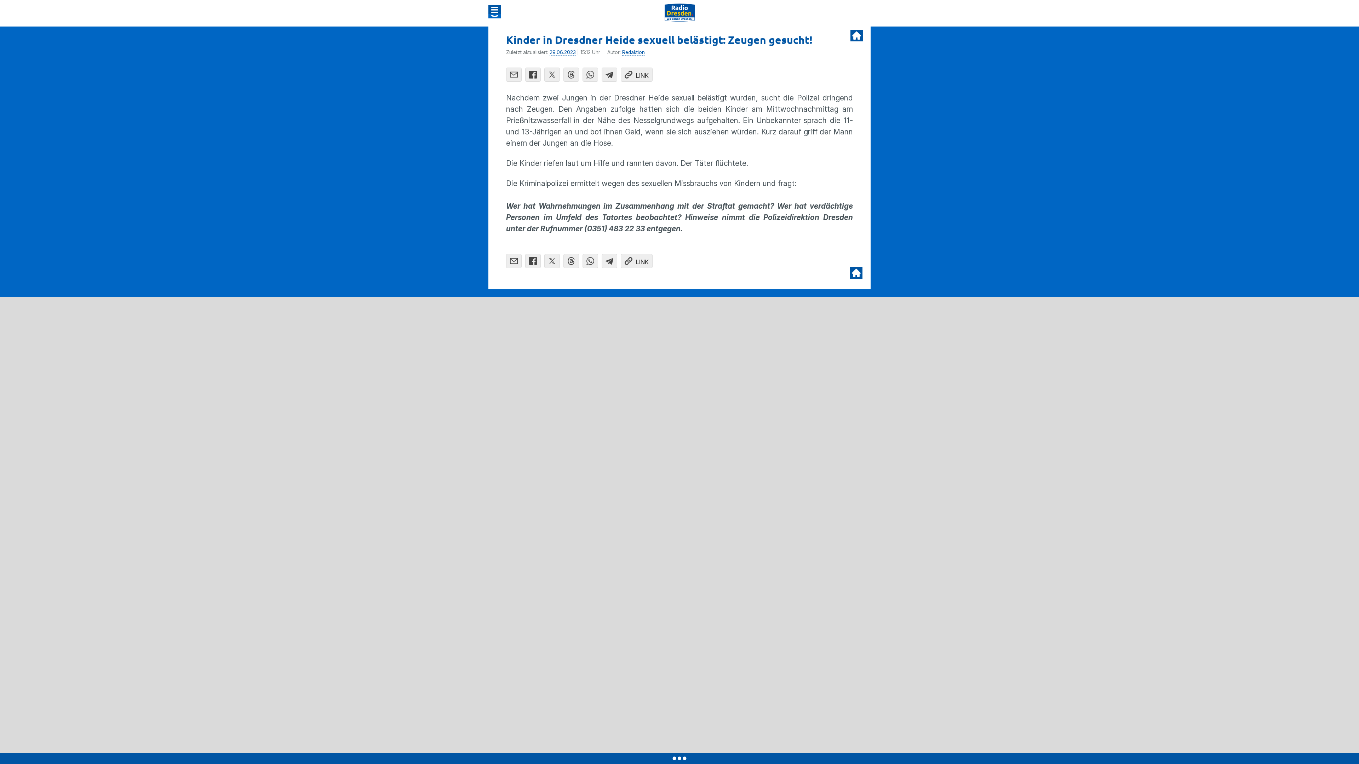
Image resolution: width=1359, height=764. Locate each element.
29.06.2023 (563, 52)
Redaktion (633, 52)
